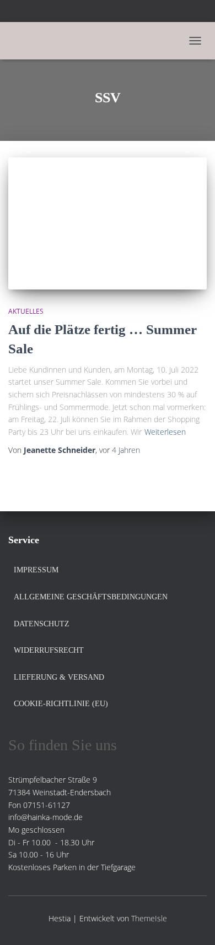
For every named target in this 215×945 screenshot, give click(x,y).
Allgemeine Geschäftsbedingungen (91, 597)
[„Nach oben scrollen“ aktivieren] (193, 923)
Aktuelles (26, 311)
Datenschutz (41, 624)
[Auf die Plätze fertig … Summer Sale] (107, 223)
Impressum (36, 570)
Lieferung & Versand (59, 677)
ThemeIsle (149, 918)
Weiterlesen (165, 432)
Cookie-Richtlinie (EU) (61, 704)
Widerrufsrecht (49, 650)
